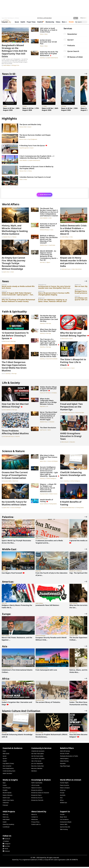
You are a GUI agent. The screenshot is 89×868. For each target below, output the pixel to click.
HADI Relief (6, 819)
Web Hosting (64, 829)
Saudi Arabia (52, 245)
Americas (62, 790)
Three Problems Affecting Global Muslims (15, 432)
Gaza (52, 229)
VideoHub (6, 802)
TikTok (6, 848)
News (46, 34)
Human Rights (64, 783)
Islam (12, 272)
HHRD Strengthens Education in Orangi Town (71, 436)
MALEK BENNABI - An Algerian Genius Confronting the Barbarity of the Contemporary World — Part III (49, 255)
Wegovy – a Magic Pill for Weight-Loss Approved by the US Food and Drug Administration (48, 488)
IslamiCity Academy (8, 824)
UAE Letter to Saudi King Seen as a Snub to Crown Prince (48, 30)
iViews (41, 34)
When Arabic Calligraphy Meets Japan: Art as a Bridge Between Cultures (48, 401)
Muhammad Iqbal (79, 412)
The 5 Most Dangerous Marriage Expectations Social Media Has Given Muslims (14, 366)
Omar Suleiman (7, 409)
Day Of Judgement (32, 139)
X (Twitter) (6, 841)
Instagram (7, 843)
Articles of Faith (64, 753)
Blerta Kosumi (65, 442)
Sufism (49, 430)
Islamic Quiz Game (8, 800)
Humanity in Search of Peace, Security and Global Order (48, 225)
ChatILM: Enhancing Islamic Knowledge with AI (73, 475)
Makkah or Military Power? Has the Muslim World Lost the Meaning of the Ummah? (49, 239)
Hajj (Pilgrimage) (65, 766)
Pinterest (7, 851)
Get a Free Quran (36, 761)
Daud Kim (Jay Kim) (24, 148)
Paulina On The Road (45, 392)
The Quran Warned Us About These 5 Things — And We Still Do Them (49, 354)
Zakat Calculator (7, 773)
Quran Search (73, 51)
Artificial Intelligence (51, 478)
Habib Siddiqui (6, 65)
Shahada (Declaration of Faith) (69, 756)
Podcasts (71, 45)
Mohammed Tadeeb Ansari (68, 507)
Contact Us (34, 817)
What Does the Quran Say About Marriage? (48, 330)
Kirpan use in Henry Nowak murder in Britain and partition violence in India (73, 262)
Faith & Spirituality (36, 783)
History (30, 171)
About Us (34, 814)
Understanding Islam (9, 771)
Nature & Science (36, 788)
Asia (61, 797)
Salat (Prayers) (64, 758)
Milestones (34, 819)
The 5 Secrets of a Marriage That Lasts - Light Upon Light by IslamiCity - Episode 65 (48, 342)
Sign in (76, 18)
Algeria (48, 262)
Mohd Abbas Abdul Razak (68, 412)
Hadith (5, 761)
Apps (4, 783)
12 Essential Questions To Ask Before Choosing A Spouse (15, 335)
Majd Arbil (42, 406)
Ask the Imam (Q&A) (37, 756)
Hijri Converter (7, 766)
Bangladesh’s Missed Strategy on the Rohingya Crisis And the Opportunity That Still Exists (14, 51)
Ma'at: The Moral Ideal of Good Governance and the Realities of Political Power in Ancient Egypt (48, 415)
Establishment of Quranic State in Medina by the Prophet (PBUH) (36, 167)
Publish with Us (36, 824)
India (50, 218)
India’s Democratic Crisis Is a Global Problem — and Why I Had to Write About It (73, 229)
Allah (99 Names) (65, 751)
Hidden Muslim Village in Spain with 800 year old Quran (48, 389)
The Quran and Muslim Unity (30, 124)
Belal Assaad (6, 341)
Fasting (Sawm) (53, 503)
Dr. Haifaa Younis (66, 368)
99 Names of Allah (75, 57)
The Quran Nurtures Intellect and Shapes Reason (35, 136)
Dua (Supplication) (8, 768)
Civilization (51, 421)
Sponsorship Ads (65, 827)
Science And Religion (16, 507)
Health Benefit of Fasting (46, 500)
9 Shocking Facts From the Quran (32, 145)
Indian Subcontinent (77, 269)
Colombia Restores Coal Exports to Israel (35, 177)
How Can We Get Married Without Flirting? (15, 405)
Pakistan (14, 237)
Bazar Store (63, 817)
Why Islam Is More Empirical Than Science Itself (48, 457)
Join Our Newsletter (37, 763)
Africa (61, 800)
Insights (5, 790)
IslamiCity (42, 57)
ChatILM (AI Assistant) (37, 751)
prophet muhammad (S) (52, 57)
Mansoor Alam (23, 127)
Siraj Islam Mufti (7, 481)
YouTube (7, 846)
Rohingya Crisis (15, 65)
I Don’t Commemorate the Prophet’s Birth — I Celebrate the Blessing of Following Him (36, 157)
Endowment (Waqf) (65, 822)
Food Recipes (7, 788)
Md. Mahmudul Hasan (8, 436)
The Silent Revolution (48, 428)
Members (34, 771)
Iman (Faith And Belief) (51, 358)
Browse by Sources (37, 797)
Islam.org (5, 817)
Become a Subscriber (37, 766)
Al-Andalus (54, 392)
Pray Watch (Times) (8, 763)
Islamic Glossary (7, 795)
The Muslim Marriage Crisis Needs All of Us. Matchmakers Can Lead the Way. (49, 318)
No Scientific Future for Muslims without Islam (14, 503)
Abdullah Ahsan (7, 237)
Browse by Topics (36, 795)
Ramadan (63, 763)
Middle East (63, 802)
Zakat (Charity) (64, 761)
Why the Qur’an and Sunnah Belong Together (73, 334)
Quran (29, 127)
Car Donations (64, 819)
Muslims (18, 436)
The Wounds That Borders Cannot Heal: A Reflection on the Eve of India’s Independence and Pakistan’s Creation (49, 212)
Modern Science (53, 493)
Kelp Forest (15, 481)
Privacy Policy (35, 822)
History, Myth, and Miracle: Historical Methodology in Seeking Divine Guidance (15, 229)
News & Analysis (65, 788)
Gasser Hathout (44, 503)
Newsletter (72, 34)
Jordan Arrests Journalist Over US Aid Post (48, 42)
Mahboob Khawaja (44, 229)
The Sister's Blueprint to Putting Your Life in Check (73, 362)
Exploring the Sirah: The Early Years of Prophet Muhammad (49, 53)
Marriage (13, 341)
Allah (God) (6, 753)
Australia (62, 795)
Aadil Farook (43, 430)
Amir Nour (42, 262)
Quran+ (70, 40)
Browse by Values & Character (40, 792)
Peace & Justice (64, 785)
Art (47, 406)
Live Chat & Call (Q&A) (37, 758)
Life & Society (35, 785)
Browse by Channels (37, 800)
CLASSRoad (6, 827)
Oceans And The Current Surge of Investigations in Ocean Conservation (15, 475)
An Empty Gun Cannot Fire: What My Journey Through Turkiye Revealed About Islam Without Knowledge (13, 263)
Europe (62, 792)
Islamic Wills (63, 824)
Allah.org (5, 814)
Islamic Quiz (6, 797)
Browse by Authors (37, 790)
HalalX (4, 822)
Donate (62, 814)
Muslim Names (7, 792)
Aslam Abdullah (23, 160)
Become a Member (36, 768)
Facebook (7, 839)
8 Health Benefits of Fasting (70, 503)
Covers (5, 785)
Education (72, 442)
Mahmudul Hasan (66, 269)
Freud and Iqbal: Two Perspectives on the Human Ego (71, 406)
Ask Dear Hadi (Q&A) (37, 753)
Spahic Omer (6, 272)
